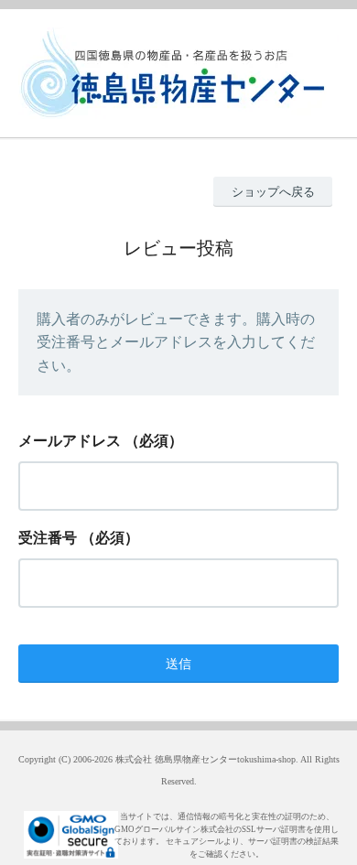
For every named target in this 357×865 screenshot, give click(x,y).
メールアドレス (69, 441)
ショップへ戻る (273, 192)
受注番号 (47, 538)
